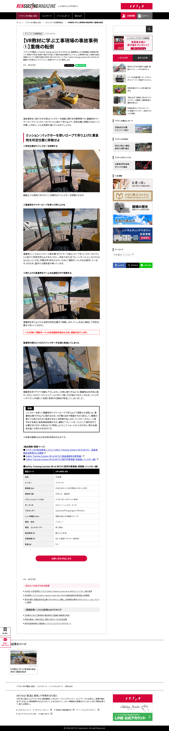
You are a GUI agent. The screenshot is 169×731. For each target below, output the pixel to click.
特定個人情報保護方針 (64, 710)
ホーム (19, 22)
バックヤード (47, 16)
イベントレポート (63, 16)
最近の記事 (143, 58)
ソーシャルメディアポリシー (87, 710)
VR (25, 65)
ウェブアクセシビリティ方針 (27, 714)
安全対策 (32, 65)
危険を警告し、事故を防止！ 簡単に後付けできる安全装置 (46, 619)
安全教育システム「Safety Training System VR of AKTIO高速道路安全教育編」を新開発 (57, 595)
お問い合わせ (45, 714)
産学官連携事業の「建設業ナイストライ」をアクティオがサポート (48, 623)
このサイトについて (24, 710)
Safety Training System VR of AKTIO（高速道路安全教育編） (54, 456)
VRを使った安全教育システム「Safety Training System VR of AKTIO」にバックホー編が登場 (58, 591)
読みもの (78, 16)
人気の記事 (123, 58)
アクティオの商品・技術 (28, 16)
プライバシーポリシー (42, 710)
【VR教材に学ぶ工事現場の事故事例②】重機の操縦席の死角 (47, 615)
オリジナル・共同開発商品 (54, 22)
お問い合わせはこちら (61, 558)
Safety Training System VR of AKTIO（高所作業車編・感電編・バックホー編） (61, 459)
